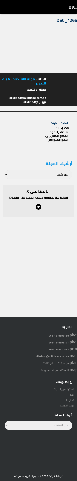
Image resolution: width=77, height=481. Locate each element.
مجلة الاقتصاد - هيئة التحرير (24, 81)
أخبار (72, 394)
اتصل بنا (70, 400)
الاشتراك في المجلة (64, 389)
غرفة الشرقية (67, 405)
